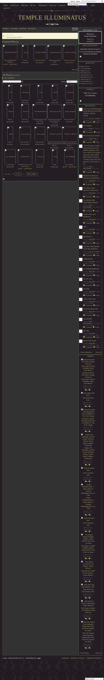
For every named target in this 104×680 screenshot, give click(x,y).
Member (88, 66)
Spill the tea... (88, 237)
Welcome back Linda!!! (91, 136)
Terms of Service (94, 658)
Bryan (91, 128)
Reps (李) (25, 62)
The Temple (92, 93)
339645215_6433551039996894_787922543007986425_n (55, 143)
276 (28, 174)
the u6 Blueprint (10, 164)
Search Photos (23, 81)
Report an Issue (78, 658)
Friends (87, 70)
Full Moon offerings (69, 60)
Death (54, 164)
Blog (89, 72)
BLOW (55, 100)
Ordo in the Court (89, 299)
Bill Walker (92, 181)
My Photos (22, 28)
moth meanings (40, 142)
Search (102, 1)
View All (74, 69)
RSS (4, 179)
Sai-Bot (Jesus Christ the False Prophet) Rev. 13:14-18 (54, 121)
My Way (86, 331)
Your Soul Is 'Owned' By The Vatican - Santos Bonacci (88, 573)
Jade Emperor (25, 100)
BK (10, 100)
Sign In (78, 1)
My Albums (32, 28)
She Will (86, 289)
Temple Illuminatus (52, 17)
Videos (90, 81)
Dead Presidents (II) (90, 309)
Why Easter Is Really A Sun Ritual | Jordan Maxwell (88, 610)
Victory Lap (40, 164)
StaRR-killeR (88, 259)
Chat (90, 79)
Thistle (10, 142)
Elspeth (70, 121)
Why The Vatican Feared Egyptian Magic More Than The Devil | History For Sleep (88, 637)
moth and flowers (25, 142)
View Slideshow (9, 78)
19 (89, 132)
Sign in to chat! (90, 678)
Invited (82, 68)
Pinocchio (25, 119)
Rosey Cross (92, 138)
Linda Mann (55, 147)
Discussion (90, 77)
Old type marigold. (69, 119)
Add (76, 29)
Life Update (87, 126)
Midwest (10, 119)
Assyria (25, 60)
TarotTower (69, 100)
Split (85, 227)
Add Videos (85, 653)
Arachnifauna (26, 144)
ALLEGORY (87, 319)
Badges (65, 658)
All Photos (5, 28)
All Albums (14, 28)
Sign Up (73, 1)
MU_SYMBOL (69, 164)
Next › (34, 174)
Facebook (90, 83)
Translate (83, 6)
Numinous (41, 62)
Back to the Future (89, 341)
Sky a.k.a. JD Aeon (94, 118)
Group (90, 75)
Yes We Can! (87, 279)
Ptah (40, 100)
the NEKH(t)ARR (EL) (91, 269)
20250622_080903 (40, 60)
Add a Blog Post (86, 352)
